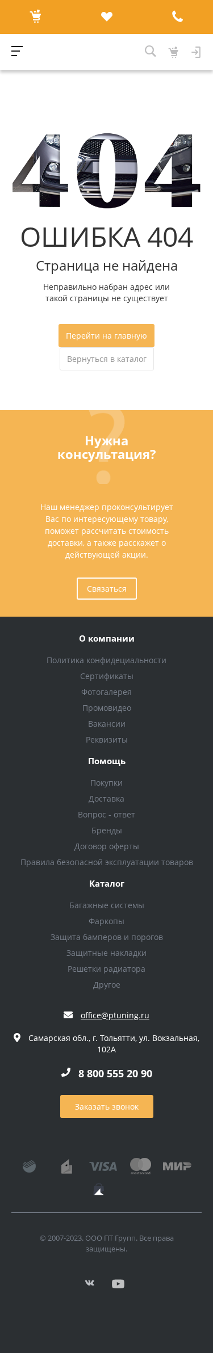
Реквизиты (107, 739)
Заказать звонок (107, 1106)
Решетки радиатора (106, 968)
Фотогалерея (106, 691)
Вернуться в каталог (107, 358)
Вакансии (107, 723)
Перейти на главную (106, 335)
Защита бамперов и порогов (107, 936)
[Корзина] (35, 17)
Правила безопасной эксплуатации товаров (106, 862)
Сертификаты (106, 676)
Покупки (106, 782)
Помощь (107, 761)
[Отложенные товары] (106, 17)
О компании (107, 639)
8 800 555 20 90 (115, 1073)
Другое (106, 984)
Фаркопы (106, 921)
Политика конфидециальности (106, 660)
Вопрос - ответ (106, 814)
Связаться (107, 588)
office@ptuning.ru (115, 1015)
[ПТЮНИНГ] (83, 52)
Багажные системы (106, 905)
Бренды (106, 830)
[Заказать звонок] (177, 17)
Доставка (106, 798)
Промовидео (106, 707)
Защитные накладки (106, 952)
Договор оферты (106, 846)
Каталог (106, 884)
